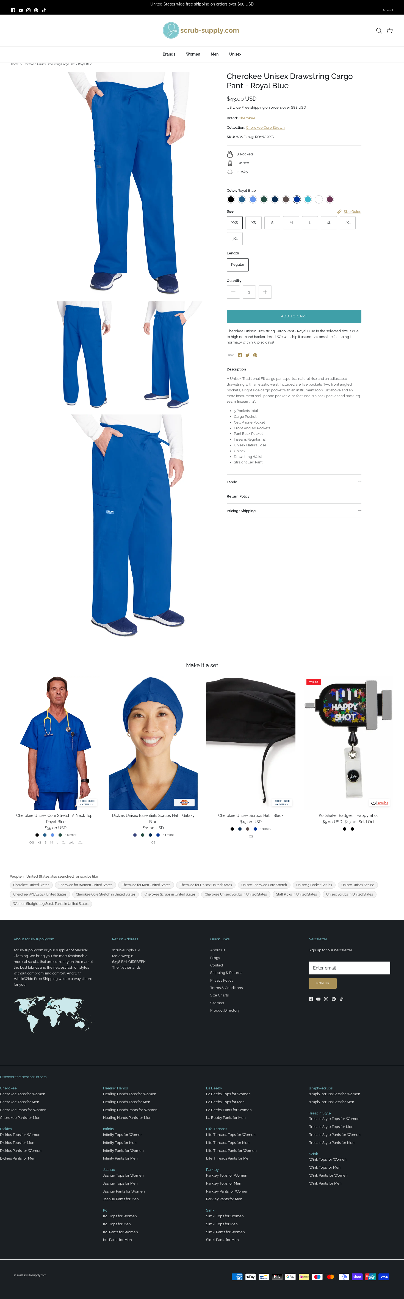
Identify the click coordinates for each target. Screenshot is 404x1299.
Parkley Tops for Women (226, 1175)
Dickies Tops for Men (17, 1143)
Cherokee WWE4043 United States (40, 894)
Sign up (323, 983)
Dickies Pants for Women (20, 1151)
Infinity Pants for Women (123, 1151)
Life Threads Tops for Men (228, 1143)
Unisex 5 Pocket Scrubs (314, 885)
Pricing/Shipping (241, 511)
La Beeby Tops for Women (228, 1094)
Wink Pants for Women (328, 1175)
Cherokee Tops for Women (22, 1094)
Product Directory (225, 1010)
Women (193, 54)
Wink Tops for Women (328, 1159)
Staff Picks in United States (296, 894)
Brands (169, 54)
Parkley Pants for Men (224, 1199)
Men (214, 54)
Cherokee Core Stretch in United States (105, 894)
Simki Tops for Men (222, 1224)
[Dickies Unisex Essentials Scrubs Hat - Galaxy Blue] (153, 743)
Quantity (234, 281)
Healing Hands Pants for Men (127, 1118)
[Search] (379, 30)
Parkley (212, 1170)
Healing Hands (115, 1088)
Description (236, 369)
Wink (313, 1154)
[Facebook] (13, 10)
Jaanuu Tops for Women (123, 1175)
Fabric (232, 482)
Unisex (235, 54)
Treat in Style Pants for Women (335, 1135)
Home (15, 64)
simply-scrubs (321, 1088)
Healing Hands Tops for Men (126, 1102)
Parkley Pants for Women (227, 1191)
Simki (210, 1210)
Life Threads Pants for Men (228, 1158)
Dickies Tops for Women (20, 1135)
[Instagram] (28, 10)
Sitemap (217, 1003)
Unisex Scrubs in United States (349, 894)
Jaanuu (109, 1170)
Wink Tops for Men (325, 1167)
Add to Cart (294, 316)
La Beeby (214, 1088)
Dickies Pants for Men (17, 1158)
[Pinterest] (36, 10)
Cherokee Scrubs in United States (170, 894)
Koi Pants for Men (117, 1240)
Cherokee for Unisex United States (206, 885)
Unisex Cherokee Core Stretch (264, 885)
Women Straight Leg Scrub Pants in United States (50, 904)
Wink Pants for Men (325, 1183)
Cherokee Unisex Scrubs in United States (236, 894)
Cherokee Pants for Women (23, 1110)
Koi (105, 1210)
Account (388, 10)
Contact (216, 965)
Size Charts (219, 995)
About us (217, 950)
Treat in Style (320, 1113)
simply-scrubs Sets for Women (334, 1094)
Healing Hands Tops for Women (129, 1094)
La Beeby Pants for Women (229, 1110)
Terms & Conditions (226, 988)
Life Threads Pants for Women (231, 1151)
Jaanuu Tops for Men (120, 1183)
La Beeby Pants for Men (226, 1118)
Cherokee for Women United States (85, 885)
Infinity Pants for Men (120, 1158)
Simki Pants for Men (222, 1240)
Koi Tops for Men (117, 1224)
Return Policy (238, 496)
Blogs (215, 958)
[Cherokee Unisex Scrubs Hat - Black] (250, 743)
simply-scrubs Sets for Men (331, 1102)
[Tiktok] (44, 10)
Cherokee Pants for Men (20, 1118)
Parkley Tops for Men (223, 1183)
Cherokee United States (31, 885)
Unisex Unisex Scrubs (357, 885)
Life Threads (216, 1129)
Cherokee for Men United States (146, 885)
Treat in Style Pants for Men (332, 1143)
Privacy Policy (221, 980)
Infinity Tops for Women (123, 1135)
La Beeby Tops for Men (225, 1102)
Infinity (108, 1129)
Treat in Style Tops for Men (331, 1127)
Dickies (6, 1129)
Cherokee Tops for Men (19, 1102)
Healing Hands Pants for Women (130, 1110)
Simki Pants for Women (225, 1232)
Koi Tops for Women (120, 1216)
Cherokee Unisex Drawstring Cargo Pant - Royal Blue (58, 64)
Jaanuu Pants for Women (124, 1191)
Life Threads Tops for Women (231, 1135)
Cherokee (247, 118)
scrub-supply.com (35, 1275)
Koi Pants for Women (120, 1232)
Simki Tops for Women (225, 1216)
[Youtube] (21, 10)
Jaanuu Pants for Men (121, 1199)
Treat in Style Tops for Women (334, 1119)
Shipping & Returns (226, 973)
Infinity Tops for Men (120, 1143)
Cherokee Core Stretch (265, 127)
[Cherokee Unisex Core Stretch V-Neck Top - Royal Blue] (55, 743)
